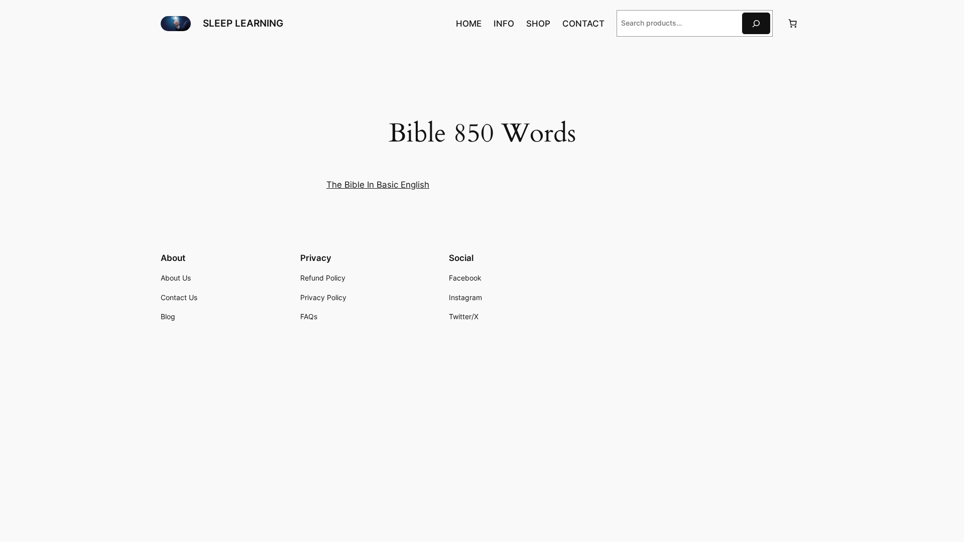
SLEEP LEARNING (243, 23)
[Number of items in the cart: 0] (792, 23)
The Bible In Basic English (377, 185)
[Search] (756, 23)
